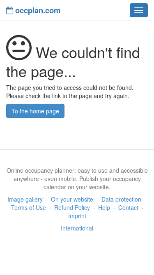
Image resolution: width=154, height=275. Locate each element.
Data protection (121, 199)
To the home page (35, 111)
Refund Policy (72, 207)
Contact (128, 207)
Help (104, 207)
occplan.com (36, 10)
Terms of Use (28, 207)
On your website (72, 199)
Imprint (77, 216)
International (77, 228)
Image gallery (25, 199)
